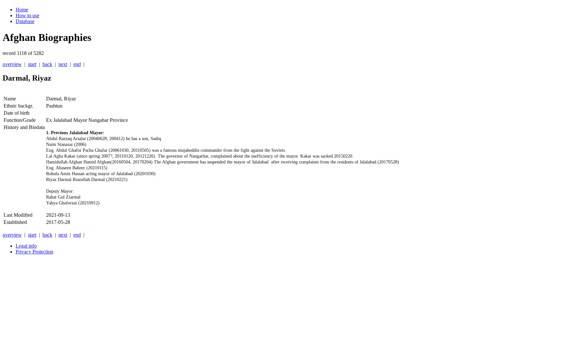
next (62, 64)
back (47, 64)
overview (12, 64)
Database (25, 21)
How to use (27, 15)
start (32, 64)
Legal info (26, 246)
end (77, 64)
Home (22, 9)
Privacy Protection (34, 251)
